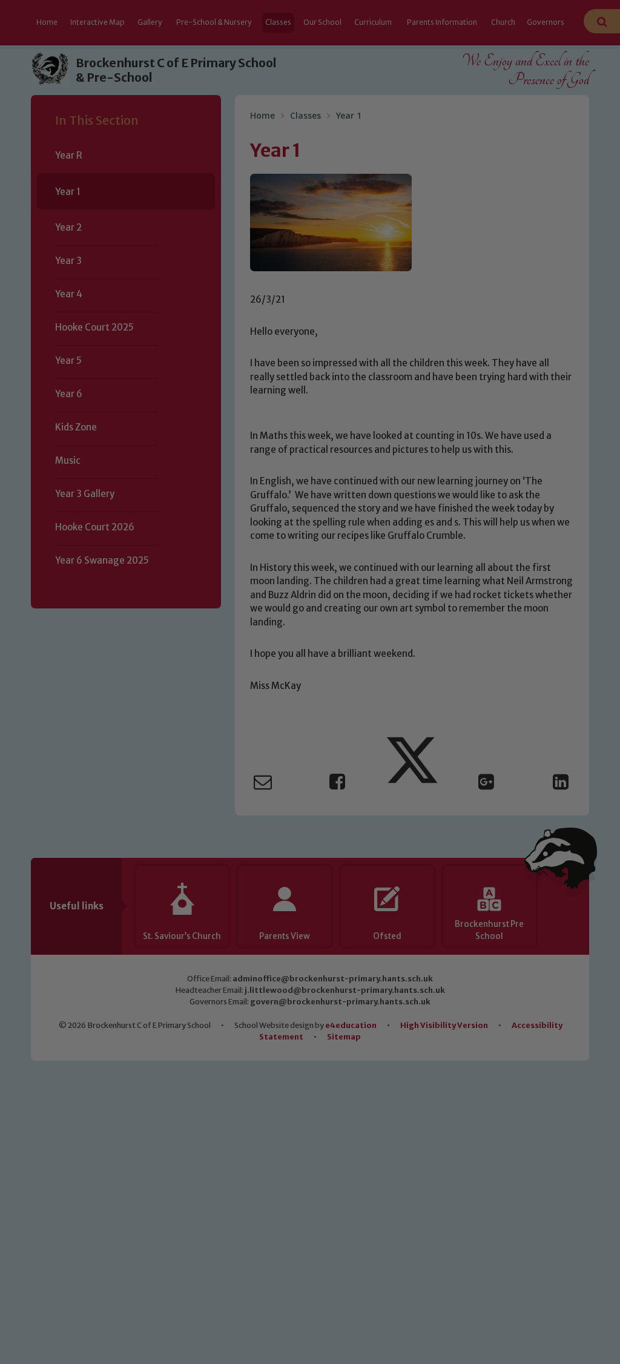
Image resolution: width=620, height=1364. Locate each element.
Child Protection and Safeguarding (310, 789)
